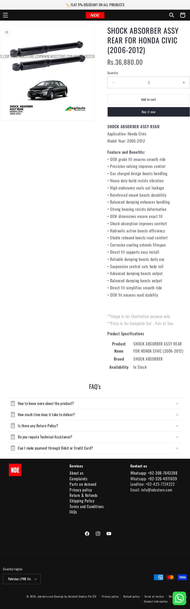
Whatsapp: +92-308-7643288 (154, 473)
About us (76, 473)
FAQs (73, 512)
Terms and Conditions (87, 506)
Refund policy (131, 596)
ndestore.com (45, 596)
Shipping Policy (82, 501)
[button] (5, 15)
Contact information (156, 601)
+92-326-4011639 (162, 479)
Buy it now (149, 112)
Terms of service (154, 596)
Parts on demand (83, 484)
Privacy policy (81, 490)
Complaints (78, 479)
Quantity (112, 72)
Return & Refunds (84, 495)
